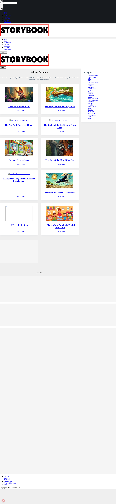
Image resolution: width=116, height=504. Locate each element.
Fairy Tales (91, 90)
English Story (92, 88)
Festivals (90, 93)
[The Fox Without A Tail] (19, 95)
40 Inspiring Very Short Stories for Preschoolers (19, 179)
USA (89, 116)
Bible (89, 79)
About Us (6, 476)
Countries (91, 84)
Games (90, 97)
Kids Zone (91, 105)
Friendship (91, 95)
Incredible (91, 102)
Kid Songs (91, 103)
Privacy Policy (8, 481)
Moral (5, 41)
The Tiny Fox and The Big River (60, 106)
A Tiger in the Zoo (19, 225)
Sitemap (6, 484)
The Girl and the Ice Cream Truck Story (60, 126)
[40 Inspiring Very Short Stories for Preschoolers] (19, 174)
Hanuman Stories (93, 100)
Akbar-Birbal (92, 77)
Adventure (7, 46)
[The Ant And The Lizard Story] (19, 120)
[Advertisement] (19, 251)
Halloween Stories (93, 98)
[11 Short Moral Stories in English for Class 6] (60, 213)
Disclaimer (7, 480)
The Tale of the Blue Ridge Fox (59, 160)
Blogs (89, 80)
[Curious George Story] (19, 148)
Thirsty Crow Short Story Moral (60, 193)
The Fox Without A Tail (19, 106)
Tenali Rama (91, 113)
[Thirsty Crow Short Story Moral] (60, 181)
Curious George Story (19, 160)
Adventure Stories (93, 75)
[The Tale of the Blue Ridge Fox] (60, 148)
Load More (39, 272)
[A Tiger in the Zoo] (19, 213)
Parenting (6, 47)
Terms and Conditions (10, 483)
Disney (90, 85)
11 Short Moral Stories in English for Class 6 (59, 226)
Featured (90, 92)
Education (6, 44)
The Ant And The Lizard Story (19, 125)
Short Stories (7, 42)
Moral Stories (92, 106)
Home (5, 39)
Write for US (7, 49)
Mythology (91, 108)
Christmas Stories (93, 82)
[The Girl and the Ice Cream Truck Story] (60, 120)
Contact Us (7, 478)
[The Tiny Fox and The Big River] (60, 95)
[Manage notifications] (3, 500)
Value (89, 118)
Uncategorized (92, 115)
